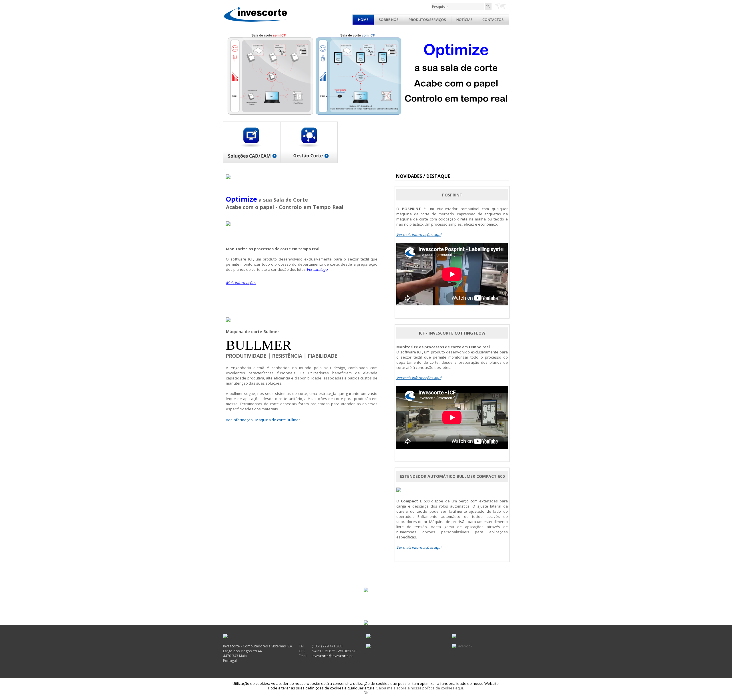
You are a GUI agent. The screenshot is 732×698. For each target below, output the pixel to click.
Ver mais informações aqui (418, 234)
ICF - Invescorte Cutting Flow (452, 333)
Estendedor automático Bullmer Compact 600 (452, 476)
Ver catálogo (317, 269)
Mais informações (241, 282)
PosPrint (452, 195)
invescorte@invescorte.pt (332, 655)
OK (366, 692)
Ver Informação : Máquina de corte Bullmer (263, 419)
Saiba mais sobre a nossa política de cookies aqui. (420, 688)
